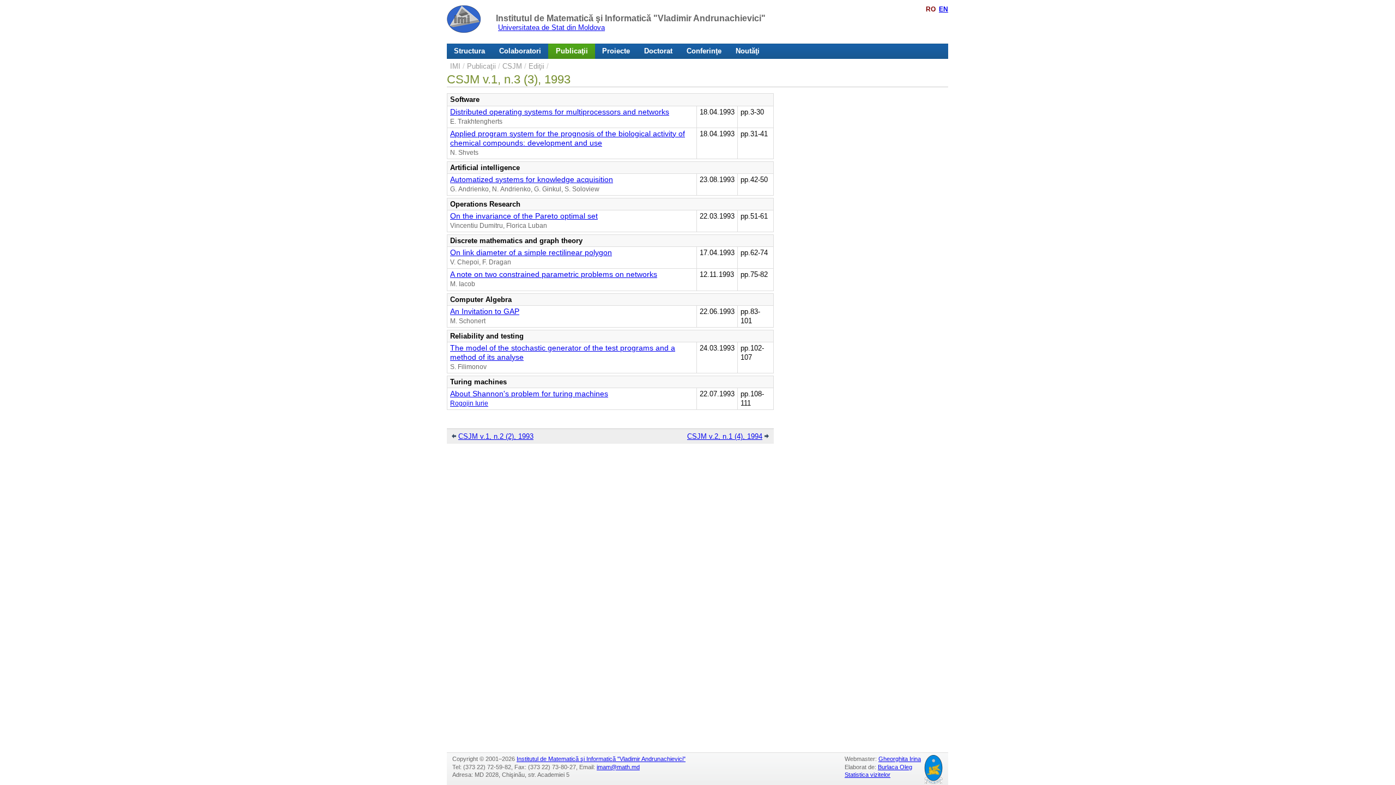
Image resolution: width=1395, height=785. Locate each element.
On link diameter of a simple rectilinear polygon (531, 252)
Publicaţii (572, 51)
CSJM (512, 66)
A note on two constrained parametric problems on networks (553, 274)
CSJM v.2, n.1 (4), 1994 (724, 436)
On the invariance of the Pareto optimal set (524, 216)
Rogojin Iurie (469, 403)
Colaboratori (520, 51)
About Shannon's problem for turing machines (529, 393)
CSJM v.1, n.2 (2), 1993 (495, 436)
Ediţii (536, 66)
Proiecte (616, 51)
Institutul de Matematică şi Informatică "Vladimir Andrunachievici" (631, 18)
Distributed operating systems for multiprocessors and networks (559, 111)
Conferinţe (704, 51)
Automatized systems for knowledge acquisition (531, 179)
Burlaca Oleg (895, 767)
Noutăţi (748, 51)
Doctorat (658, 51)
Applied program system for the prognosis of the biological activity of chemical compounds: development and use (567, 138)
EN (943, 9)
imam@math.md (618, 767)
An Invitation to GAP (484, 311)
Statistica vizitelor (867, 774)
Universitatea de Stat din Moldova (551, 27)
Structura (469, 51)
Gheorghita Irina (899, 759)
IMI (455, 66)
